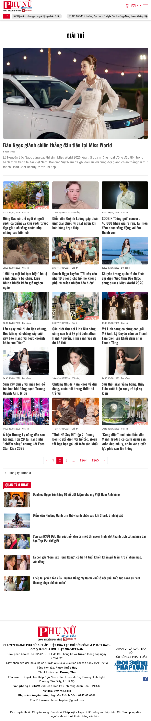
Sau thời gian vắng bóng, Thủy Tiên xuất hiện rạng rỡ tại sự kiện (123, 388)
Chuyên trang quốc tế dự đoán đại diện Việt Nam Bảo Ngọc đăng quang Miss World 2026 (123, 278)
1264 (83, 460)
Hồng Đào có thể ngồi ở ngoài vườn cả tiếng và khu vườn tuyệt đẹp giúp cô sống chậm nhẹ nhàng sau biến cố (25, 225)
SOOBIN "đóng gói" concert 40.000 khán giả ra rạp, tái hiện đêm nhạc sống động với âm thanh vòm (125, 225)
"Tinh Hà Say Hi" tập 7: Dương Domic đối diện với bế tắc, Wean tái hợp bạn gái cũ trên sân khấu (75, 439)
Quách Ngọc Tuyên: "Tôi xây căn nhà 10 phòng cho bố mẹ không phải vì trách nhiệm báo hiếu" (74, 278)
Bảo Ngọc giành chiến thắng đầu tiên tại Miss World (57, 145)
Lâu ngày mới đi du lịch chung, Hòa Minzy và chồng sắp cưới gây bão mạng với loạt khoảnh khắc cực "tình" (25, 335)
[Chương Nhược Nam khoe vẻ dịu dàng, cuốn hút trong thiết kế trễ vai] (75, 361)
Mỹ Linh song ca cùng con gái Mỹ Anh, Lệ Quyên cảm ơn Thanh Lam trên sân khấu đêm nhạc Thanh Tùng (124, 335)
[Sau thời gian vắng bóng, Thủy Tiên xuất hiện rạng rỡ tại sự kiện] (125, 361)
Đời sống (76, 212)
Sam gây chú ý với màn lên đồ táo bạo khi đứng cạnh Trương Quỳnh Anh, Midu (24, 388)
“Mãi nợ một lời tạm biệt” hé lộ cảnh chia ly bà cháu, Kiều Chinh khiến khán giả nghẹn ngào (25, 280)
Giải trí (25, 212)
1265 (95, 460)
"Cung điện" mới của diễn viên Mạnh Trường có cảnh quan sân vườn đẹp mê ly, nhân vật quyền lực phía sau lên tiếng (124, 441)
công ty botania (20, 473)
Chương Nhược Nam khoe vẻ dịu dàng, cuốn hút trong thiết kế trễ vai (74, 388)
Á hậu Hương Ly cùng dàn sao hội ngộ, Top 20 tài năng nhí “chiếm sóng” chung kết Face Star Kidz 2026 (24, 441)
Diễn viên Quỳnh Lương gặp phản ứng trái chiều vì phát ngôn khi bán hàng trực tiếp (75, 223)
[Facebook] (145, 679)
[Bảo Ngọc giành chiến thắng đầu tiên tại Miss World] (75, 93)
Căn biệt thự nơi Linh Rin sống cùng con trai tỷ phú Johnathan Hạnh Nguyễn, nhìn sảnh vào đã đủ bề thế (74, 335)
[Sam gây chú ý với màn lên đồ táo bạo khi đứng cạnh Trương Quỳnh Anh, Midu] (26, 361)
